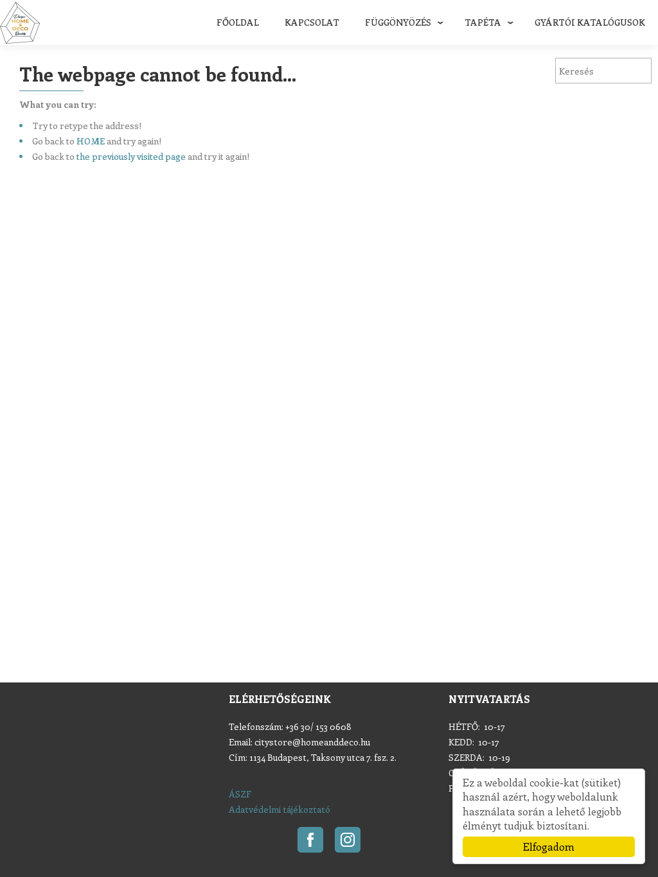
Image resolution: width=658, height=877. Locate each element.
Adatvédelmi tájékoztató (279, 809)
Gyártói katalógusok (590, 22)
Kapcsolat (312, 22)
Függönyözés (398, 22)
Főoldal (238, 22)
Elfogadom (548, 846)
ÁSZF (240, 794)
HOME (90, 141)
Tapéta (483, 22)
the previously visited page (131, 156)
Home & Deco (20, 23)
